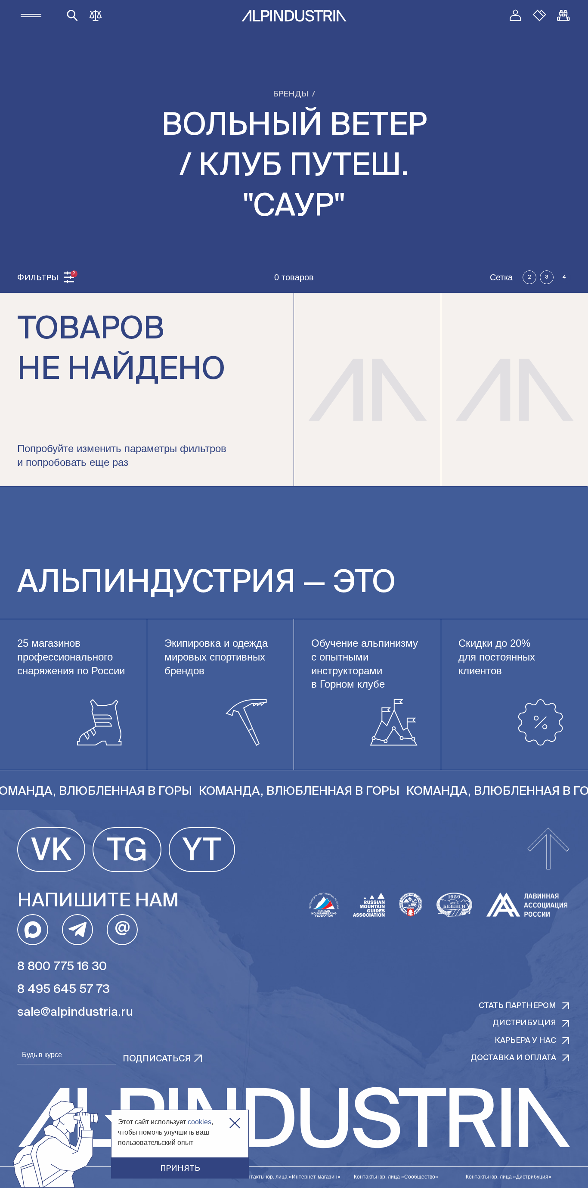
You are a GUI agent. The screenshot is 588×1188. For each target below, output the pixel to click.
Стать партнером (517, 1006)
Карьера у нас (525, 1041)
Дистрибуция (524, 1023)
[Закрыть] (234, 1123)
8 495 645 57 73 (63, 989)
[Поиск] (72, 15)
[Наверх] (548, 849)
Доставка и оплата (513, 1058)
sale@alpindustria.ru (75, 1012)
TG (127, 851)
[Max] (32, 929)
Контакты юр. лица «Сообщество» (396, 1177)
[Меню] (31, 15)
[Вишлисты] (539, 15)
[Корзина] (563, 15)
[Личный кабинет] (515, 15)
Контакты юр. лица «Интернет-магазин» (290, 1177)
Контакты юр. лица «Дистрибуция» (508, 1177)
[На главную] (294, 16)
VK (51, 851)
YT (202, 851)
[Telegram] (77, 929)
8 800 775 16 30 (62, 967)
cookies (199, 1122)
